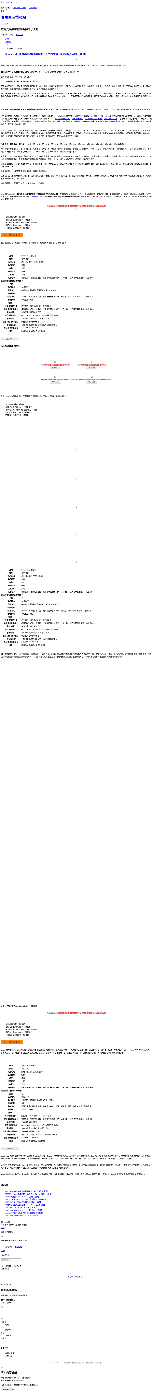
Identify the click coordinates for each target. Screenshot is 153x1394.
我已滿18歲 (5, 1389)
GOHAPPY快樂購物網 (93, 119)
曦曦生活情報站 (13, 17)
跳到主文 (4, 24)
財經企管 (18, 1247)
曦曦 (2, 1228)
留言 (18, 1240)
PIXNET (59, 1363)
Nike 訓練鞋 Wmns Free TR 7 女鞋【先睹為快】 (23, 1216)
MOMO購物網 (77, 119)
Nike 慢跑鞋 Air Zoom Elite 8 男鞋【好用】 (21, 1207)
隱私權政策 (89, 1363)
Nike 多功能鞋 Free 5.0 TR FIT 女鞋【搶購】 (22, 1197)
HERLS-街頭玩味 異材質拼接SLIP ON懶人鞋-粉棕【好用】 (28, 1194)
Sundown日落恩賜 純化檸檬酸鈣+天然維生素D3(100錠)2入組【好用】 (46, 54)
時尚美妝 (19, 35)
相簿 (7, 39)
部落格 (8, 42)
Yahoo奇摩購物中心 (62, 119)
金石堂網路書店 (110, 119)
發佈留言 (5, 1269)
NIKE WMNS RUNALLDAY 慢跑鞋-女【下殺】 (24, 1210)
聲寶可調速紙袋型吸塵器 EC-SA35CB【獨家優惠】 (25, 1205)
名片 (7, 45)
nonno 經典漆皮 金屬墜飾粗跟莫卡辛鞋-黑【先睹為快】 (27, 1191)
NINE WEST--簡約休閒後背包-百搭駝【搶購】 (23, 1202)
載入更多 (5, 1255)
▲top (3, 1251)
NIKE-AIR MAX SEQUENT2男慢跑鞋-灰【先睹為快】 (26, 1199)
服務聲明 (98, 1363)
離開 (12, 1389)
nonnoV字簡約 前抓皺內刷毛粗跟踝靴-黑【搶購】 (24, 1213)
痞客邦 (13, 1240)
